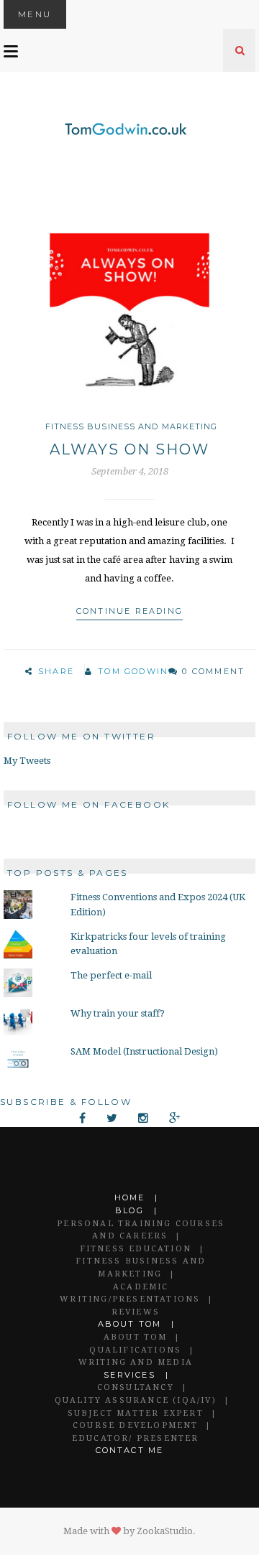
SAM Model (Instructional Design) (144, 1051)
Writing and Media (135, 1362)
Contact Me (130, 1450)
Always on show (129, 449)
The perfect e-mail (111, 975)
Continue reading (129, 611)
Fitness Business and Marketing (131, 426)
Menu (35, 14)
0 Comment (213, 671)
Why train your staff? (118, 1013)
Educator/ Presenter (135, 1438)
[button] (129, 312)
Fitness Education (135, 1248)
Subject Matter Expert (136, 1413)
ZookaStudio (165, 1531)
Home (129, 1197)
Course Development (136, 1425)
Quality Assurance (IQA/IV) (136, 1400)
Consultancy (135, 1387)
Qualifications (135, 1350)
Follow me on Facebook (88, 804)
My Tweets (27, 760)
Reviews (136, 1312)
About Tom (130, 1324)
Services (129, 1375)
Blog (129, 1210)
